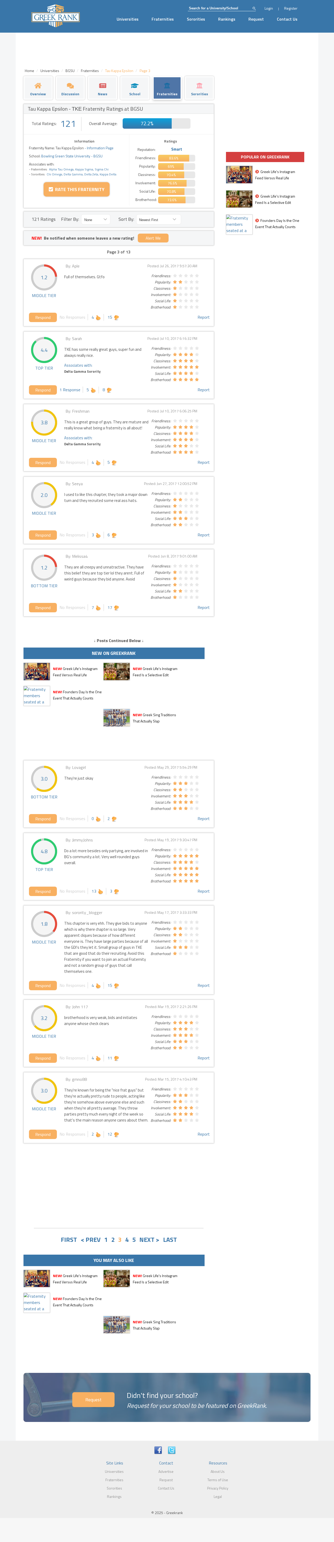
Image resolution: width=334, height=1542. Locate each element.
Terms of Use (217, 1479)
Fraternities (163, 19)
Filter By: (70, 219)
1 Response (69, 390)
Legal (218, 1496)
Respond (43, 317)
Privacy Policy (217, 1488)
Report (204, 317)
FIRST (69, 1239)
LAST (170, 1239)
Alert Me (153, 238)
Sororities (196, 19)
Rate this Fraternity (78, 189)
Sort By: (126, 219)
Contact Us (287, 19)
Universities (128, 19)
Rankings (226, 19)
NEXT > (149, 1239)
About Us (218, 1471)
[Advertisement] (118, 1184)
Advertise (166, 1471)
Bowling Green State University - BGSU (71, 156)
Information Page (100, 148)
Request (256, 19)
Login (269, 8)
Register (290, 8)
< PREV (90, 1239)
